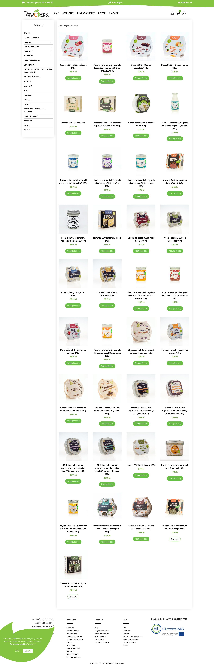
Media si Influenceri (73, 648)
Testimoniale (99, 640)
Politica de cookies (18, 644)
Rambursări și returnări (131, 640)
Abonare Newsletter (74, 657)
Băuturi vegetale (31, 47)
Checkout (126, 634)
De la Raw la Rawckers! (75, 640)
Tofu (26, 91)
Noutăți (27, 130)
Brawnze (28, 51)
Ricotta (27, 81)
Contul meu (127, 631)
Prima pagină (64, 26)
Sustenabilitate (72, 634)
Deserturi (28, 100)
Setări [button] (17, 651)
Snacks (27, 33)
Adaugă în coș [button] (73, 78)
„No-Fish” (28, 86)
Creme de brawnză (32, 60)
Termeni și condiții (129, 642)
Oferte (27, 125)
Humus (27, 104)
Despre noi (68, 13)
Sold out (175, 539)
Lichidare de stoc (31, 38)
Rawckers (120, 663)
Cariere (69, 642)
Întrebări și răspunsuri (102, 642)
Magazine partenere (102, 631)
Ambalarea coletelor (102, 634)
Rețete (101, 13)
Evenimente (71, 645)
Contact (113, 13)
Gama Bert (28, 56)
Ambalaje (28, 121)
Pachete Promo (30, 116)
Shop (56, 13)
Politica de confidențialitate (132, 637)
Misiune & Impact (86, 13)
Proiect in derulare (73, 654)
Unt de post (29, 65)
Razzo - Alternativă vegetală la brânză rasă (38, 71)
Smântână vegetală (32, 77)
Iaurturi (27, 42)
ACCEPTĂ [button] (28, 651)
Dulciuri (27, 95)
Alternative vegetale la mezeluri (34, 110)
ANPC (92, 663)
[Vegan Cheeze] (36, 16)
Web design (107, 663)
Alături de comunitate (74, 637)
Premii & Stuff (71, 651)
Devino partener (100, 637)
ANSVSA (98, 663)
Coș (124, 628)
